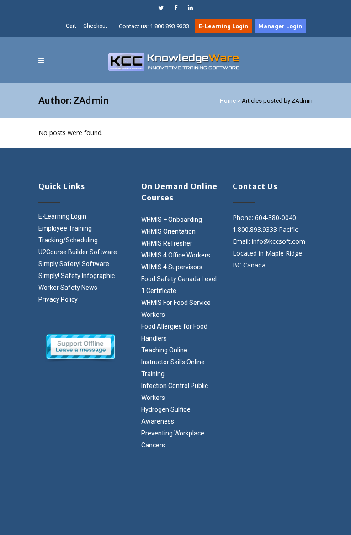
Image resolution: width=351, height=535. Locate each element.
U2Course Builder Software (77, 252)
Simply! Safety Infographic (76, 275)
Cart (71, 26)
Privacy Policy (58, 299)
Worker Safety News (67, 287)
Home (228, 100)
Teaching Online (164, 350)
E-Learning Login (62, 216)
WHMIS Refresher (166, 243)
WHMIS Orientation (168, 231)
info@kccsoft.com (278, 241)
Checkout (95, 26)
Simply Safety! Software (73, 264)
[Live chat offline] (80, 346)
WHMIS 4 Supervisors (171, 267)
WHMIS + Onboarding (171, 219)
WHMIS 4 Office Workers (175, 255)
